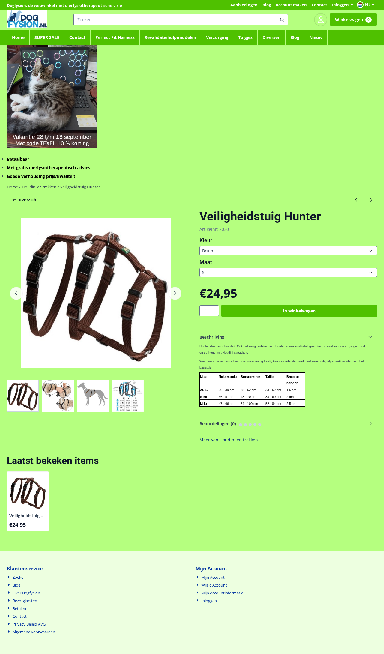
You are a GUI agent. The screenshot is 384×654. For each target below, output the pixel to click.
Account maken (291, 4)
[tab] (288, 336)
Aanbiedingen (244, 4)
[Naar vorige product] (356, 199)
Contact (319, 4)
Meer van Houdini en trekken (229, 440)
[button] (366, 5)
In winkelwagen (299, 311)
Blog (266, 4)
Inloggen (340, 4)
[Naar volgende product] (371, 199)
